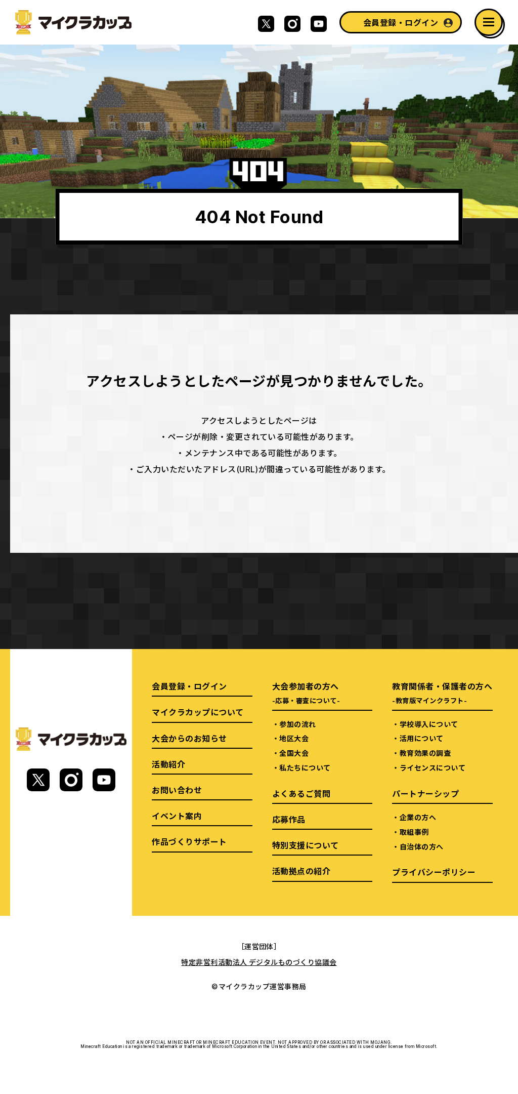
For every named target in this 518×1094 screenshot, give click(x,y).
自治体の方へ (422, 846)
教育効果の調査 (425, 753)
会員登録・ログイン (400, 22)
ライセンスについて (432, 767)
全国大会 (294, 753)
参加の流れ (297, 724)
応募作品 (289, 819)
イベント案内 (177, 815)
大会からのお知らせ (189, 738)
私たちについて (304, 767)
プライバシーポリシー (434, 872)
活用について (422, 738)
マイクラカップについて (197, 712)
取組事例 (414, 832)
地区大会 (294, 738)
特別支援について (305, 845)
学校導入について (429, 724)
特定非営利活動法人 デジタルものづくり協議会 (259, 962)
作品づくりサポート (189, 841)
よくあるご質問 (301, 793)
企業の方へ (418, 817)
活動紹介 (168, 764)
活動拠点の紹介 (301, 871)
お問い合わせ (177, 790)
